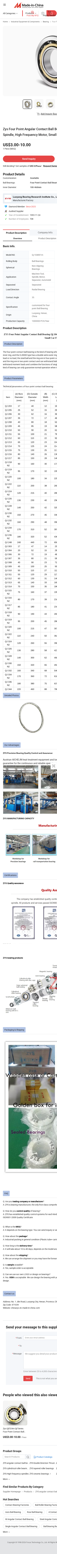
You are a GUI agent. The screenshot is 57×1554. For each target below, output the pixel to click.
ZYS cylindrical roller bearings (16, 1468)
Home (5, 21)
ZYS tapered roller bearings (42, 1468)
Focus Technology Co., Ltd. (37, 1542)
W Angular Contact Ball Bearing (19, 1519)
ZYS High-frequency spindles (16, 1473)
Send (28, 1378)
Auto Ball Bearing (13, 1512)
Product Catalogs (44, 1456)
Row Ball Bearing (34, 1512)
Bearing (46, 21)
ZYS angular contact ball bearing (16, 1463)
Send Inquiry (29, 158)
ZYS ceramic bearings (39, 1473)
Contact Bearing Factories (17, 1504)
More (5, 1531)
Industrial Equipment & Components (25, 21)
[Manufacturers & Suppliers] (28, 5)
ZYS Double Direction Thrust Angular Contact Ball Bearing (43, 1463)
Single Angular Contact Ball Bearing (21, 1526)
